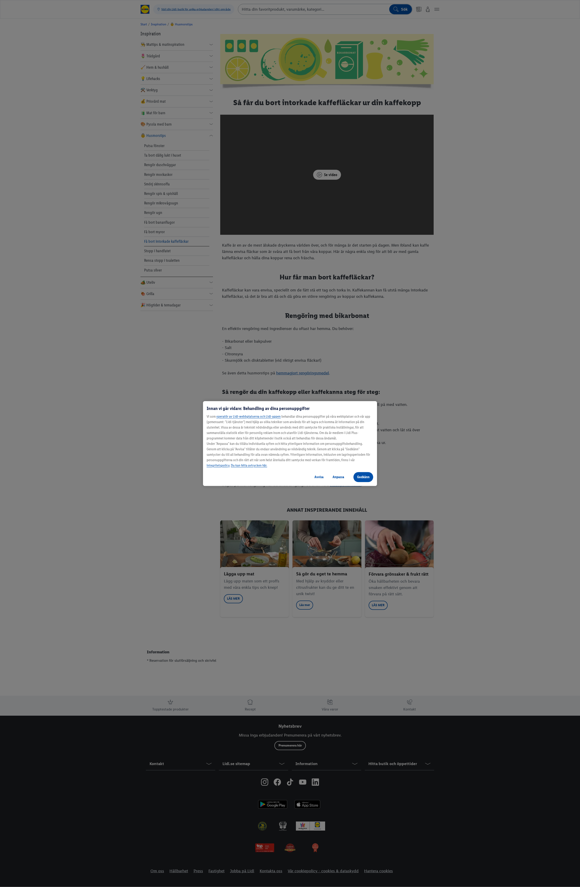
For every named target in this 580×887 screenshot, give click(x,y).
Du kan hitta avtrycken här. (249, 465)
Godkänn (363, 477)
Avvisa (319, 477)
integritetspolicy (218, 465)
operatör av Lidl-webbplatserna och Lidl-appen (248, 416)
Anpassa (338, 477)
